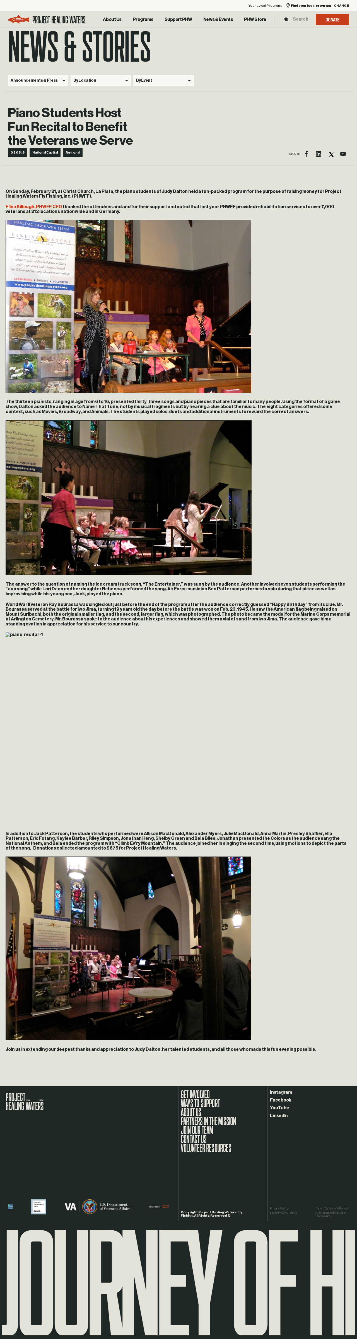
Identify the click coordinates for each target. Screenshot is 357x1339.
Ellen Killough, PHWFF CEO (34, 207)
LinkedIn (279, 1116)
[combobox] (300, 19)
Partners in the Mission (208, 1124)
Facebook (280, 1100)
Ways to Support (200, 1106)
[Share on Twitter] (331, 154)
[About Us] (112, 19)
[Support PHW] (178, 19)
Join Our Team (197, 1133)
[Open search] (286, 19)
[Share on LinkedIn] (318, 154)
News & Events (218, 19)
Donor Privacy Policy (283, 1212)
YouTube (279, 1108)
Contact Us (193, 1142)
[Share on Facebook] (306, 154)
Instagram (281, 1092)
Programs (143, 19)
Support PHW (178, 19)
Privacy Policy (279, 1208)
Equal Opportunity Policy (331, 1208)
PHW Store (255, 19)
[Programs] (143, 19)
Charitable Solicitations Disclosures (330, 1214)
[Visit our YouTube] (343, 154)
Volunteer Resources (206, 1151)
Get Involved (195, 1097)
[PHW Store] (255, 19)
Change (341, 6)
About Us (112, 19)
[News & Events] (218, 19)
